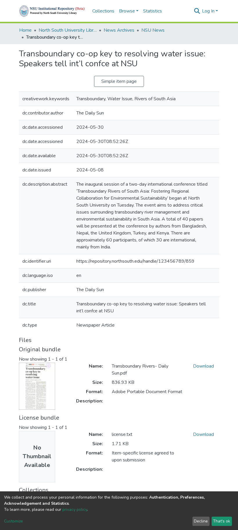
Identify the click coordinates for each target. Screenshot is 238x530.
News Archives (119, 30)
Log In (208, 11)
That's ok (221, 521)
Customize (13, 521)
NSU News (153, 30)
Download (203, 366)
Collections (103, 11)
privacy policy (74, 509)
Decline (201, 521)
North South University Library (68, 30)
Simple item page (119, 81)
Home (25, 30)
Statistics (152, 11)
